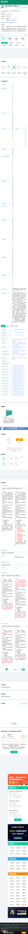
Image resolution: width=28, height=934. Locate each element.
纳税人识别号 (4, 88)
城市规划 (24, 892)
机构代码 (4, 128)
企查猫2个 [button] (8, 20)
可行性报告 (12, 850)
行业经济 (12, 865)
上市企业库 (24, 868)
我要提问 (23, 736)
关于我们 (17, 924)
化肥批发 (15, 329)
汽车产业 (12, 889)
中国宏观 (12, 863)
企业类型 (4, 220)
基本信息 (3, 39)
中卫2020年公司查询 (18, 384)
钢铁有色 (24, 889)
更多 (26, 843)
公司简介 (3, 703)
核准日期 (4, 275)
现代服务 (12, 895)
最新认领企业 (12, 788)
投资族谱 (8, 73)
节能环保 (18, 878)
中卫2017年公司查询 (18, 392)
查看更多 (25, 787)
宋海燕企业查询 (21, 329)
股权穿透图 (25, 73)
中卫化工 (23, 346)
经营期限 (4, 239)
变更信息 (3, 482)
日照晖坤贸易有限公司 (13, 810)
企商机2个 (14, 20)
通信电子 (24, 881)
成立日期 (4, 206)
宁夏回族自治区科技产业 (17, 348)
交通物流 (24, 886)
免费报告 (18, 904)
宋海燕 (8, 12)
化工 (17, 335)
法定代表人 (4, 84)
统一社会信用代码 (5, 156)
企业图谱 (3, 73)
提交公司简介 (24, 703)
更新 (9, 34)
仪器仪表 (18, 886)
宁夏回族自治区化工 (16, 346)
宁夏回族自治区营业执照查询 (18, 350)
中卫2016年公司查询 (18, 395)
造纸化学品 (17, 332)
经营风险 (9, 39)
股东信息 (3, 454)
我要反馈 (14, 752)
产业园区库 (18, 868)
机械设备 (24, 884)
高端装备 (18, 884)
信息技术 (18, 881)
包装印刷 (12, 898)
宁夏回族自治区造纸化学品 (17, 342)
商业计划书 (24, 850)
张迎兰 (3, 462)
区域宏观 (18, 863)
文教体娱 (24, 895)
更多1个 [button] (16, 22)
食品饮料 (18, 898)
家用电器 (12, 884)
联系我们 (22, 924)
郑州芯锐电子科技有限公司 (14, 800)
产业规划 (12, 847)
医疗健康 (12, 881)
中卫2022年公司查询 (18, 378)
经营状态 (4, 203)
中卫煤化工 (16, 345)
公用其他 (24, 901)
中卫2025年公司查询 (18, 370)
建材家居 (18, 892)
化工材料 (18, 889)
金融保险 (24, 878)
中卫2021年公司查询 (18, 381)
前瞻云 (2, 924)
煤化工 (22, 332)
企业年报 (16, 39)
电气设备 (12, 886)
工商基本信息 (4, 81)
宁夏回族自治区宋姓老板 (17, 357)
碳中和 (18, 850)
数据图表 (24, 865)
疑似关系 (14, 73)
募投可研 (12, 853)
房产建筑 (12, 892)
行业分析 (18, 865)
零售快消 (12, 901)
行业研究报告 (12, 874)
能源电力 (12, 878)
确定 (23, 669)
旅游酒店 (18, 895)
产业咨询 (11, 844)
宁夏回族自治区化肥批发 (17, 339)
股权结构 (19, 73)
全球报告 (12, 904)
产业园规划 (18, 847)
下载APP (24, 932)
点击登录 (19, 439)
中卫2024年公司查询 (18, 372)
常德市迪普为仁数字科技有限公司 (16, 791)
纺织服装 (24, 898)
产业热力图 (12, 868)
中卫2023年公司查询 (18, 375)
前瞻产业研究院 (7, 924)
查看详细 (14, 723)
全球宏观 (24, 863)
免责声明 (13, 924)
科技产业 (21, 335)
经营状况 (22, 39)
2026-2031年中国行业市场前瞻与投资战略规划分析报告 (8, 421)
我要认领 (18, 819)
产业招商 (24, 847)
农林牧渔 (18, 901)
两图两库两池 (24, 904)
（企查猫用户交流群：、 (8, 925)
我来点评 (23, 738)
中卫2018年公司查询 (18, 389)
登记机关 (4, 181)
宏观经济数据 (12, 859)
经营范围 (4, 293)
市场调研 (24, 853)
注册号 (16, 128)
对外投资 (3, 694)
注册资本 (4, 149)
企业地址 (4, 289)
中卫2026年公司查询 (18, 367)
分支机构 (3, 685)
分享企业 (25, 34)
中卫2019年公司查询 (18, 386)
